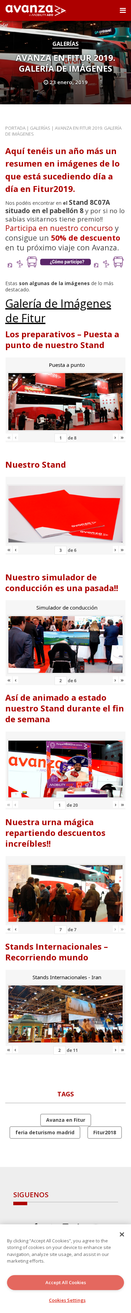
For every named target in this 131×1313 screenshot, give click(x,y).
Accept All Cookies (65, 1282)
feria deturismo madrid (44, 1132)
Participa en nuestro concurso (59, 228)
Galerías (65, 44)
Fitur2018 (104, 1132)
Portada (15, 128)
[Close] (122, 1234)
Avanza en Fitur (65, 1120)
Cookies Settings (67, 1300)
